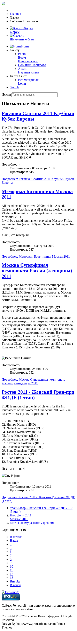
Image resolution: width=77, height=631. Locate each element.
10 (11, 566)
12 (11, 574)
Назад (14, 540)
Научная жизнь (28, 72)
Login (22, 83)
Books (22, 57)
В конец (15, 585)
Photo (22, 54)
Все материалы (28, 80)
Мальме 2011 (19, 519)
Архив (22, 68)
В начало (16, 537)
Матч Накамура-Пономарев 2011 (33, 522)
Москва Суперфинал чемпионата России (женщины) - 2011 (38, 270)
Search (14, 87)
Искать (6, 94)
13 (11, 577)
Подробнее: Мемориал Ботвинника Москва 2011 (36, 256)
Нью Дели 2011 (20, 515)
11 (11, 570)
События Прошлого (32, 65)
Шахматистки (28, 61)
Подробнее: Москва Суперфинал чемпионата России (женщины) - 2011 (33, 381)
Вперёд (15, 581)
